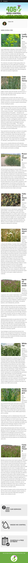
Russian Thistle (24, 157)
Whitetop (24, 344)
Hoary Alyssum (24, 231)
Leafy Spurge (24, 36)
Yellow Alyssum (24, 197)
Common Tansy (24, 79)
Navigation (5, 1)
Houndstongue (24, 391)
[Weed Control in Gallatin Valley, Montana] (14, 15)
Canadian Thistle (24, 448)
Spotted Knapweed (24, 283)
